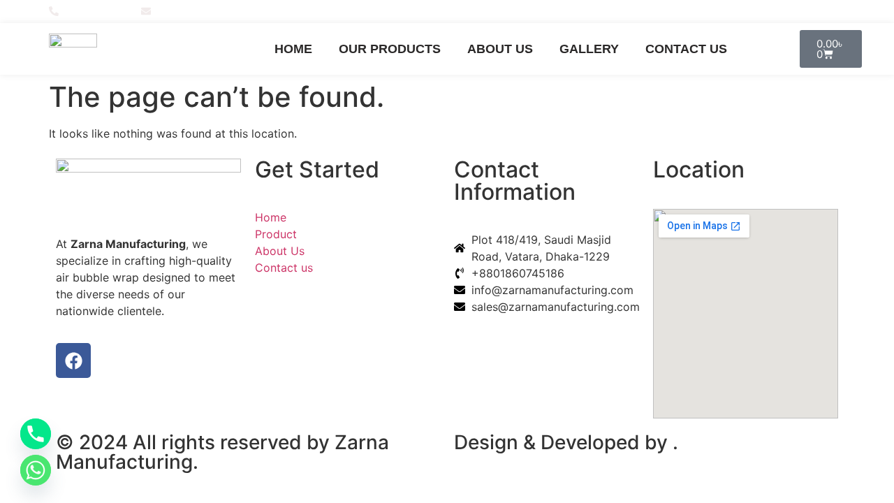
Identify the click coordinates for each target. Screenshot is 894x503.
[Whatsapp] (35, 470)
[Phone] (35, 433)
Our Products (390, 49)
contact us (686, 49)
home (293, 49)
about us (500, 49)
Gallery (589, 49)
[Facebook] (839, 11)
